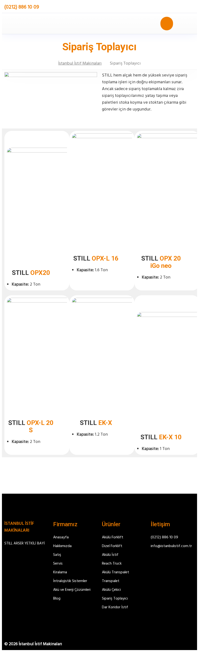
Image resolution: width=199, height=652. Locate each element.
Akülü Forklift (112, 537)
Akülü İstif (110, 555)
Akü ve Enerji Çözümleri (72, 590)
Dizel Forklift (112, 546)
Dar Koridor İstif (115, 607)
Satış (57, 555)
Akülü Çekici (111, 590)
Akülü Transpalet (115, 572)
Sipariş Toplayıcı (115, 598)
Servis (58, 563)
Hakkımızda (62, 546)
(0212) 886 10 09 (164, 537)
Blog (56, 598)
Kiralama (60, 572)
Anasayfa (61, 537)
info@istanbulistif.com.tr (171, 546)
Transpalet (110, 581)
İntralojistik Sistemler (70, 581)
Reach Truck (112, 563)
